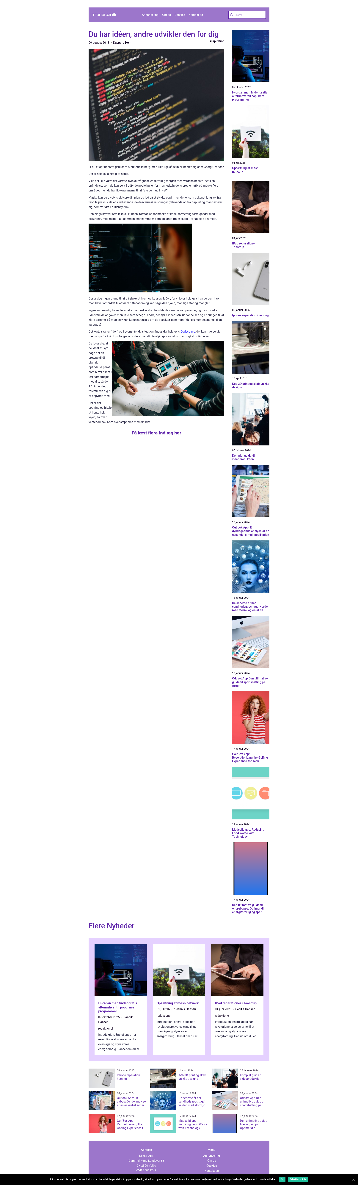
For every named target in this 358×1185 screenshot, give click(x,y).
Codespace (187, 331)
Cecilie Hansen (245, 1009)
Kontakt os (196, 15)
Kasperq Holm (122, 42)
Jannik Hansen (186, 1009)
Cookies (180, 15)
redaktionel (105, 1028)
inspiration (217, 41)
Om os (166, 15)
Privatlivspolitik (298, 1179)
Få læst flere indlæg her (156, 433)
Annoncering (150, 15)
